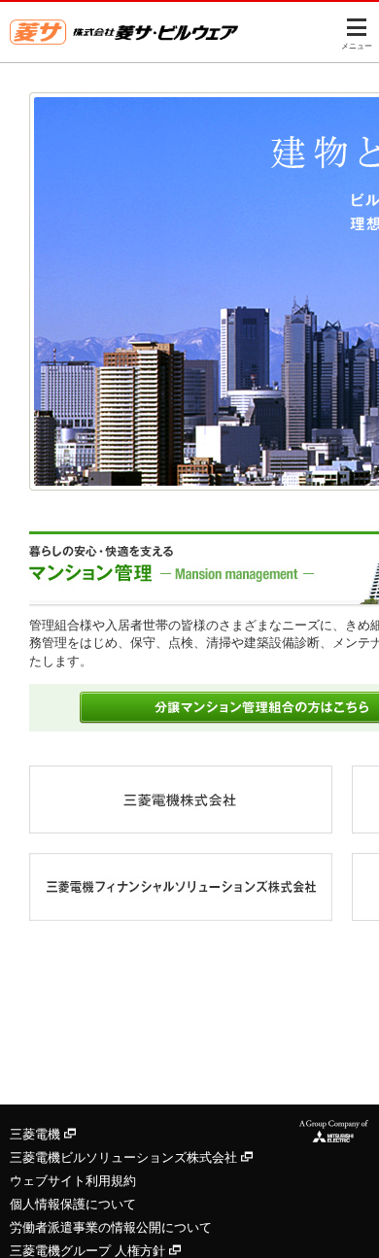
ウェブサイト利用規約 (73, 1180)
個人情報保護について (73, 1204)
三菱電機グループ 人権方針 (89, 1250)
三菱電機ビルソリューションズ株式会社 (125, 1157)
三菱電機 (37, 1134)
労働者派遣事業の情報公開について (111, 1227)
